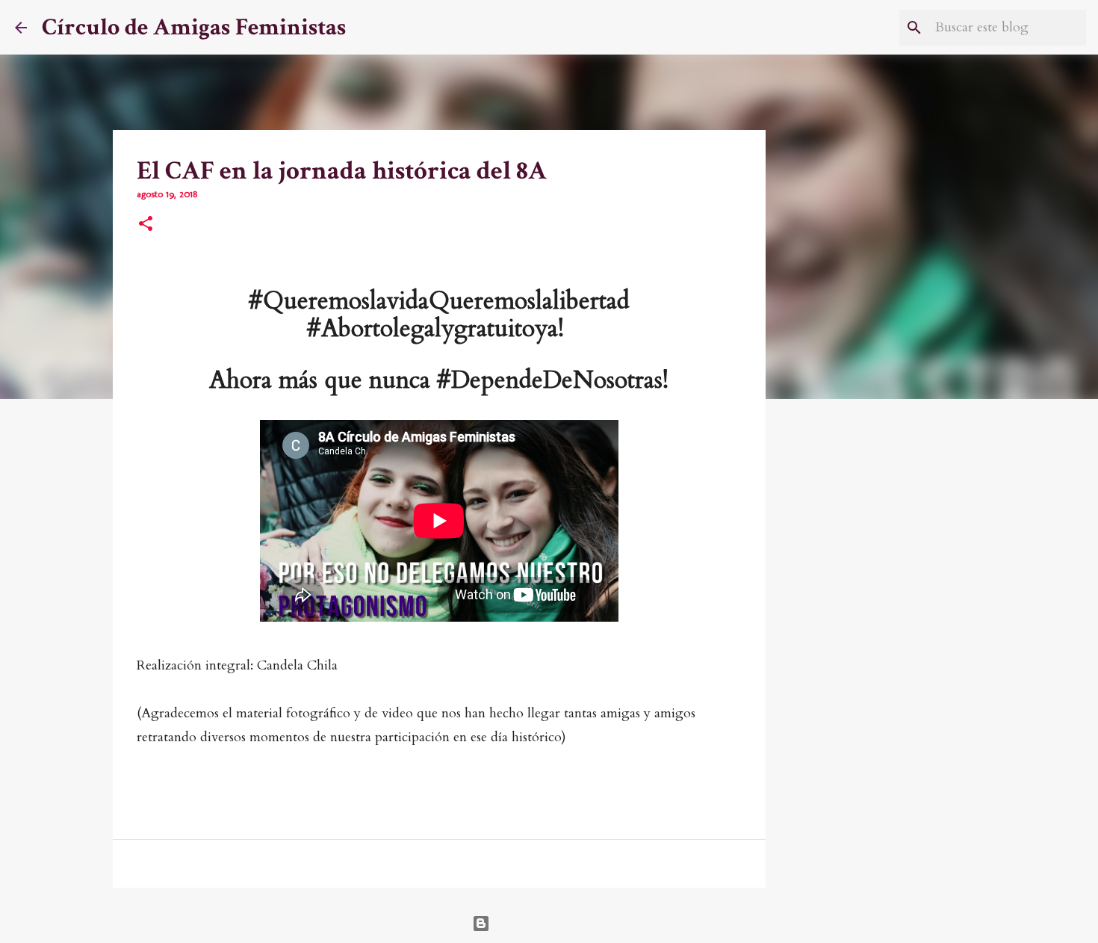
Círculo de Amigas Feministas (194, 27)
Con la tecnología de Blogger (558, 924)
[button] (146, 224)
